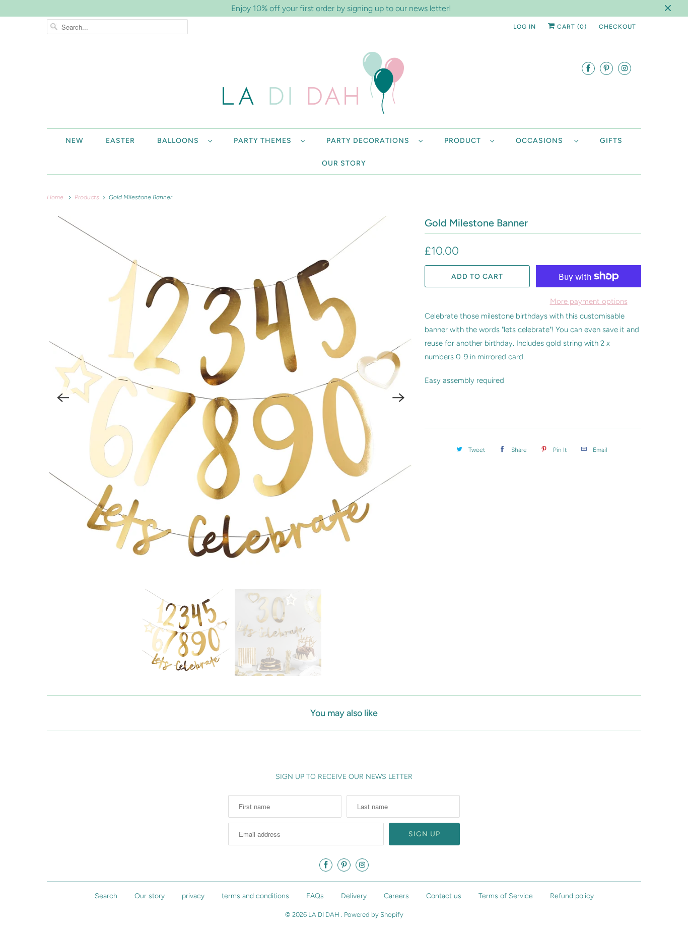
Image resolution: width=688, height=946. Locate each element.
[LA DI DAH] (344, 85)
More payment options (589, 301)
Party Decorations (370, 140)
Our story (344, 163)
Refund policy (572, 896)
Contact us (443, 896)
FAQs (315, 896)
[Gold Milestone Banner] (230, 397)
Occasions (542, 140)
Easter (120, 140)
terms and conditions (255, 896)
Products (88, 197)
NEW (74, 140)
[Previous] (63, 397)
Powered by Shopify (373, 914)
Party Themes (265, 140)
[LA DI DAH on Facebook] (588, 68)
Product (464, 140)
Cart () (571, 26)
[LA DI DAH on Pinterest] (606, 68)
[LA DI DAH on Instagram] (624, 68)
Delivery (354, 896)
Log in (524, 26)
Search (106, 896)
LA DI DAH (324, 914)
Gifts (611, 140)
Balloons (180, 140)
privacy (193, 896)
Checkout (617, 26)
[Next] (398, 397)
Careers (396, 896)
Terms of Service (505, 896)
